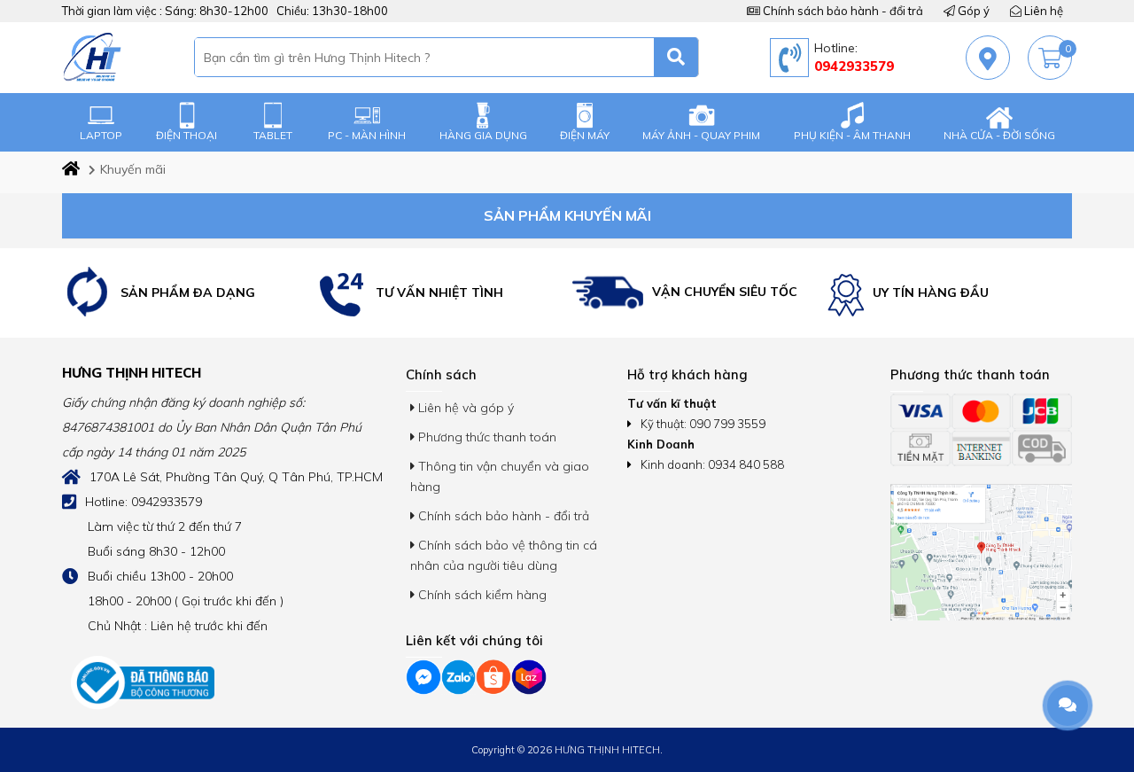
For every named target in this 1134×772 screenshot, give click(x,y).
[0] (1049, 58)
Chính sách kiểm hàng (481, 595)
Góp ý (972, 11)
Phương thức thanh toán (485, 437)
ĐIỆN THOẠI (186, 135)
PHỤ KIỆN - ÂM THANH (852, 135)
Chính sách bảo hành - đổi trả (841, 11)
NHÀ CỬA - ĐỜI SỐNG (999, 135)
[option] (185, 293)
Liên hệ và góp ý (464, 408)
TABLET (272, 135)
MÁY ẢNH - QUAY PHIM (701, 135)
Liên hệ (1042, 11)
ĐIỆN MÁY (585, 135)
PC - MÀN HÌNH (367, 135)
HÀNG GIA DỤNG (483, 135)
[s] (676, 57)
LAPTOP (101, 135)
